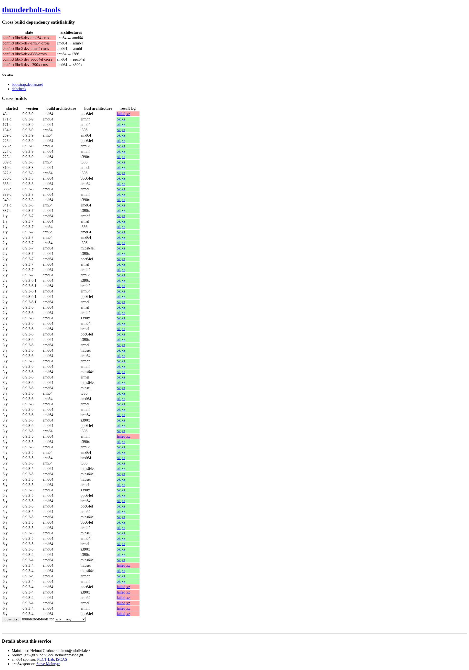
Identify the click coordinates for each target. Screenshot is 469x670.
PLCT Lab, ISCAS (52, 659)
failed (121, 114)
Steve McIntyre (48, 664)
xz (128, 114)
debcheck (19, 89)
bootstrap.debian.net (27, 84)
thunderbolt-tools (31, 9)
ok (119, 119)
